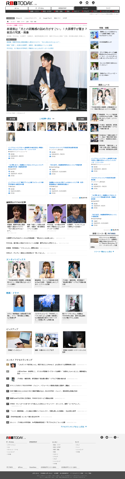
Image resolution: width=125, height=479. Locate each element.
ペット (78, 447)
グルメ (78, 445)
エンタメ (85, 8)
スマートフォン (11, 445)
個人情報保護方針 (64, 473)
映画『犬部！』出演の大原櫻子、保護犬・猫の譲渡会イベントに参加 (29, 45)
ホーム (17, 8)
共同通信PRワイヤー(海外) (69, 467)
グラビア (86, 11)
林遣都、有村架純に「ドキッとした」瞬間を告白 (28, 248)
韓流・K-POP (47, 11)
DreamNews (32, 467)
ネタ (8, 447)
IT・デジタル (40, 8)
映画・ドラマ (34, 11)
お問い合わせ (35, 473)
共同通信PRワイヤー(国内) (48, 467)
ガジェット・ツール (12, 449)
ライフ (108, 8)
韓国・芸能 (59, 11)
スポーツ (76, 11)
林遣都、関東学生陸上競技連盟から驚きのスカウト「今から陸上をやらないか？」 (34, 42)
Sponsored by (75, 197)
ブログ (95, 11)
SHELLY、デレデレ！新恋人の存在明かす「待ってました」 (31, 253)
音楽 (68, 11)
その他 (116, 11)
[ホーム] (7, 21)
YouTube (110, 437)
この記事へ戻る (46, 118)
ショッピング (106, 11)
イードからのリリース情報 (76, 473)
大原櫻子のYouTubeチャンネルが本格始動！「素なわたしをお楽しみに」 (35, 238)
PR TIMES (10, 467)
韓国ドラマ (57, 18)
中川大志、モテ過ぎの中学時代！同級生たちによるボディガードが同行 (30, 48)
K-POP (65, 18)
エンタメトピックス (16, 259)
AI (40, 18)
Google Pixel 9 (47, 18)
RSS (118, 437)
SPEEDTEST (62, 8)
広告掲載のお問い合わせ (46, 473)
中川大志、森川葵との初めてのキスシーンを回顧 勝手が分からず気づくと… (37, 243)
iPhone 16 (19, 18)
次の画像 (81, 118)
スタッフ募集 (88, 473)
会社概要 (56, 473)
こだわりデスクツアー (30, 18)
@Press (20, 467)
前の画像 (12, 118)
